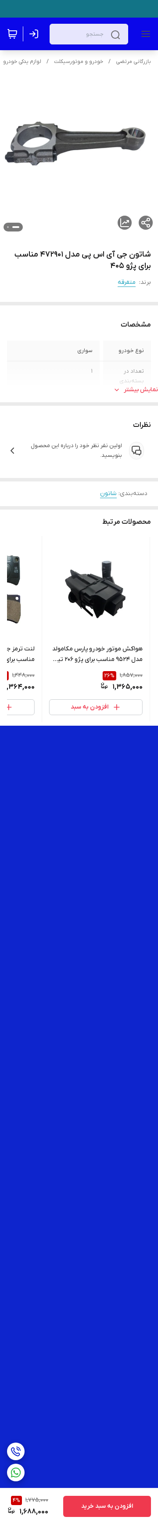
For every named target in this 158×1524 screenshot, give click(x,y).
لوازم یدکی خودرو (22, 61)
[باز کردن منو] (144, 34)
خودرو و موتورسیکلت (78, 61)
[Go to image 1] (15, 227)
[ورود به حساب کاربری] (36, 34)
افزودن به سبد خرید (107, 1506)
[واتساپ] (16, 1472)
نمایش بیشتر (141, 390)
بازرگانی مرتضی (133, 61)
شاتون (108, 493)
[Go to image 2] (8, 227)
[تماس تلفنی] (16, 1451)
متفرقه (127, 282)
